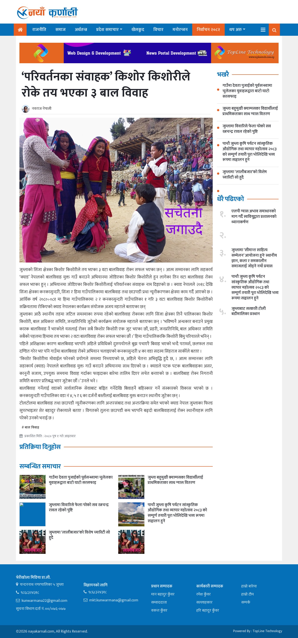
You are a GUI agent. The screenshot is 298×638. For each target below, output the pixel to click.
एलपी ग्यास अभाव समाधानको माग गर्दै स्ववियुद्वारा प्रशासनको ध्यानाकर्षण (253, 216)
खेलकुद (138, 29)
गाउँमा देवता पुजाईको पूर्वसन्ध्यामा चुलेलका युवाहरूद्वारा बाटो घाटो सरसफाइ (81, 480)
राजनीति (39, 29)
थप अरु (235, 29)
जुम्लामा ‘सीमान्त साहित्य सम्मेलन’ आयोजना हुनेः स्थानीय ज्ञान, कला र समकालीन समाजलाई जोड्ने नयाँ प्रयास (254, 258)
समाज (60, 29)
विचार (158, 29)
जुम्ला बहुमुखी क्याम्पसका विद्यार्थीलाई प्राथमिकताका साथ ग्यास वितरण (175, 480)
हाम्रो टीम (247, 594)
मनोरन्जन (180, 29)
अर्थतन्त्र (81, 29)
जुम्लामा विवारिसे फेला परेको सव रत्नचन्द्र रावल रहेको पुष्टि (79, 508)
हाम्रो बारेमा (249, 586)
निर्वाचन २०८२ (208, 29)
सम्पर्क (245, 602)
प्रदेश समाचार (107, 29)
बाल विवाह (32, 427)
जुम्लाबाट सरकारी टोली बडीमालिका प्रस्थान (248, 311)
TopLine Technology (267, 631)
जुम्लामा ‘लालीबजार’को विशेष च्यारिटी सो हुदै (79, 535)
